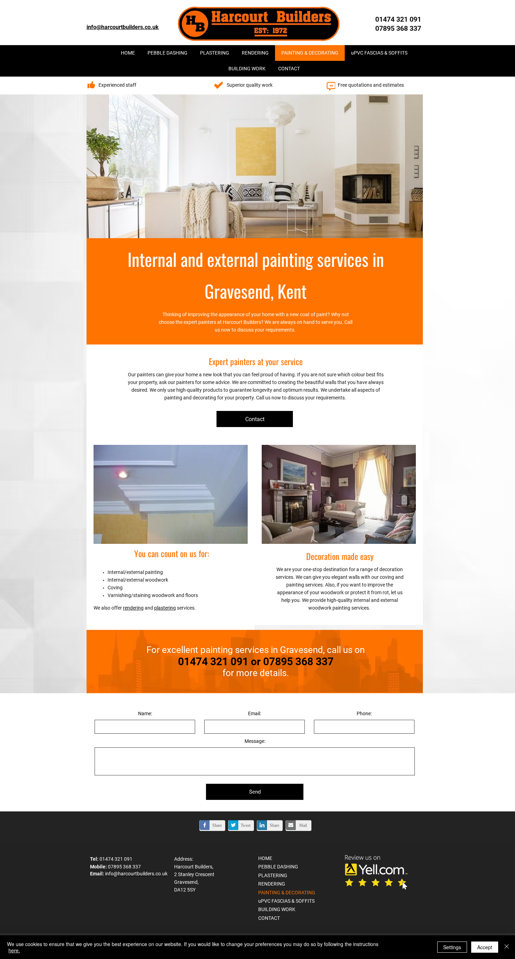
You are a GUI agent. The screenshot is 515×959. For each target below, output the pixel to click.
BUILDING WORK (276, 909)
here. (14, 950)
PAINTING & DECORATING (286, 892)
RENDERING (271, 884)
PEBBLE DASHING (278, 866)
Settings (452, 947)
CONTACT (269, 918)
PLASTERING (272, 875)
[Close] (506, 947)
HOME (265, 858)
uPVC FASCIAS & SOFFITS (286, 901)
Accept (484, 947)
